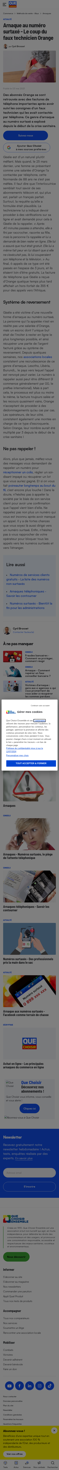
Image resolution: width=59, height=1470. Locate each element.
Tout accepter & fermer (31, 763)
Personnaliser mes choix (17, 755)
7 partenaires (39, 720)
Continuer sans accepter (40, 705)
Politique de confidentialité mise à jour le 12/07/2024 (24, 750)
